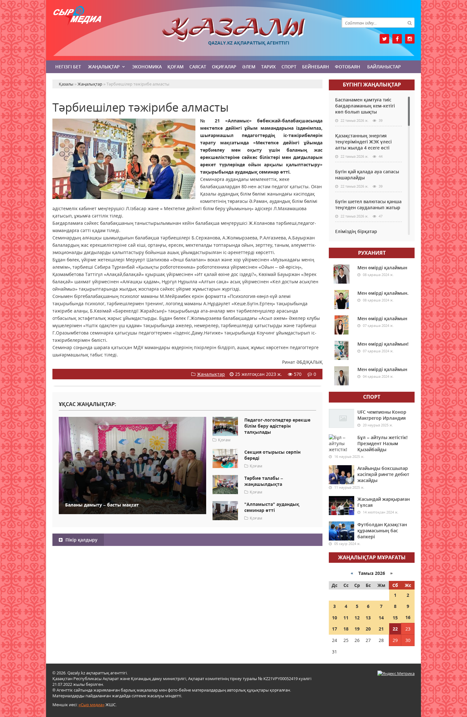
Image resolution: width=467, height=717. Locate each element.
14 (381, 618)
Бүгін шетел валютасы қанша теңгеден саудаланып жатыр (368, 204)
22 (395, 629)
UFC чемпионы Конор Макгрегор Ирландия (381, 415)
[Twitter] (384, 39)
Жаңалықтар (104, 67)
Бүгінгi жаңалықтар (372, 84)
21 (381, 629)
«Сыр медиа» (91, 704)
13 (368, 618)
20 (368, 629)
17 (334, 629)
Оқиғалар (224, 67)
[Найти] (409, 22)
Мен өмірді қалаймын (382, 268)
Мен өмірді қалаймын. (383, 293)
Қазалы (233, 29)
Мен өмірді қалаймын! (383, 344)
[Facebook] (397, 39)
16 (407, 617)
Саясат (197, 67)
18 (346, 629)
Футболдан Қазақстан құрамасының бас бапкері (382, 530)
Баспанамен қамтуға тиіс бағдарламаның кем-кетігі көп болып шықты (365, 106)
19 (357, 629)
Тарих (268, 67)
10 (334, 618)
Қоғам (175, 67)
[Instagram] (410, 39)
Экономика (147, 67)
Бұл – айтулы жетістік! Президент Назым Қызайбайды (382, 443)
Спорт (288, 67)
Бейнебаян (315, 67)
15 (395, 618)
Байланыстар (384, 67)
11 (346, 618)
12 (357, 618)
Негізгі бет (68, 67)
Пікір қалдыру (81, 540)
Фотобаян (347, 67)
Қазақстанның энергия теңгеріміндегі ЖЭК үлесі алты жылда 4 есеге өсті (363, 142)
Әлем (248, 67)
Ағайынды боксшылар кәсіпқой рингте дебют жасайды (383, 474)
